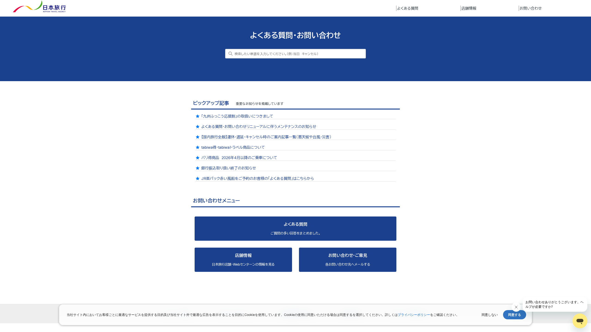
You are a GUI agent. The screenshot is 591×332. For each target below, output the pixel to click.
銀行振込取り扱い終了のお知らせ (228, 168)
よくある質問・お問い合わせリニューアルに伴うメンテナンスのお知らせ (258, 126)
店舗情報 (468, 8)
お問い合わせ (531, 8)
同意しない (490, 315)
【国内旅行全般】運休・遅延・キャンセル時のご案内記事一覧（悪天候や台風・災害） (266, 137)
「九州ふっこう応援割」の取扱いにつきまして (237, 116)
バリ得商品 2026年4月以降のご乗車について (239, 157)
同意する (514, 315)
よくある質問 (407, 8)
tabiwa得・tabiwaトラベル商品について (233, 147)
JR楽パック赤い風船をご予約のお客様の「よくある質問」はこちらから (257, 178)
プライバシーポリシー (414, 315)
